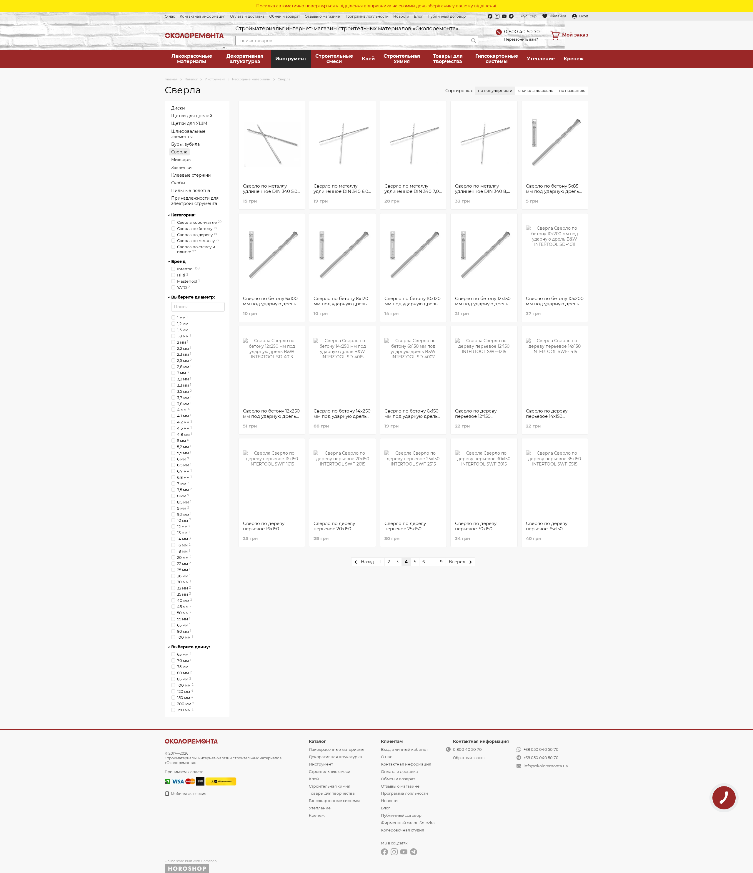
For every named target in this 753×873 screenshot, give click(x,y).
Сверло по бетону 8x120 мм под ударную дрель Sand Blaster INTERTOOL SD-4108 (341, 306)
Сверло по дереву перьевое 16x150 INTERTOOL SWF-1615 (267, 529)
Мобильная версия (188, 793)
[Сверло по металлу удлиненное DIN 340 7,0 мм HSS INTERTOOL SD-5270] (413, 142)
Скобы (178, 182)
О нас (170, 16)
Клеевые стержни (191, 175)
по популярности (495, 90)
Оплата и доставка (247, 16)
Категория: (183, 214)
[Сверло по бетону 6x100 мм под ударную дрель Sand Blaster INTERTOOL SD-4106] (272, 254)
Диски (178, 108)
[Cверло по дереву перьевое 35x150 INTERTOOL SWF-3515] (555, 479)
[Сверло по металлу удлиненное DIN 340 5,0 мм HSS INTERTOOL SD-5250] (272, 142)
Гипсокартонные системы (496, 58)
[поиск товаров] (473, 40)
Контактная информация (202, 16)
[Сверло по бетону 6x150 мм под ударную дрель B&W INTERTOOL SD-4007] (413, 367)
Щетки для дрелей (191, 115)
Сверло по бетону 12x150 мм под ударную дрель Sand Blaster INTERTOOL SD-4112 (483, 306)
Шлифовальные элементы (188, 133)
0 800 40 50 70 (522, 31)
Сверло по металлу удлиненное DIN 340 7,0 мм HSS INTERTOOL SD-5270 (411, 194)
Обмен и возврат (284, 16)
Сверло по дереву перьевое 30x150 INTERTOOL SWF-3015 (479, 529)
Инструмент (290, 59)
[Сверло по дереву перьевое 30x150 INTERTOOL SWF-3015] (484, 479)
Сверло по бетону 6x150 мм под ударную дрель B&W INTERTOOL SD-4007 (411, 419)
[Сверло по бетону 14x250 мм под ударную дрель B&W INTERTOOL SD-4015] (342, 367)
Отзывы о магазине (322, 16)
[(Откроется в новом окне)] (220, 781)
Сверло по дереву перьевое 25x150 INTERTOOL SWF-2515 (409, 529)
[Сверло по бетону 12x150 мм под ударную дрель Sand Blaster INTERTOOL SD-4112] (484, 254)
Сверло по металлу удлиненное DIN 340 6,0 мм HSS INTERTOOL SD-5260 (341, 194)
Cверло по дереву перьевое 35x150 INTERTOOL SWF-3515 (550, 529)
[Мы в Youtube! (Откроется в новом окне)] (504, 16)
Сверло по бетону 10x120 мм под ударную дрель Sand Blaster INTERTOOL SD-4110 (412, 306)
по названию (572, 90)
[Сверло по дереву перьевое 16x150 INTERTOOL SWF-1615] (272, 479)
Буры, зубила (185, 144)
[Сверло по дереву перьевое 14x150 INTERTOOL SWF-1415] (555, 367)
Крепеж (574, 59)
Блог (418, 16)
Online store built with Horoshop (190, 861)
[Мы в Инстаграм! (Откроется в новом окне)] (497, 16)
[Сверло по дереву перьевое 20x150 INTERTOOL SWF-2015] (342, 479)
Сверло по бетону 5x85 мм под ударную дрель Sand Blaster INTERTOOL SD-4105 (554, 194)
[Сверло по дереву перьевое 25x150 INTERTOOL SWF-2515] (413, 479)
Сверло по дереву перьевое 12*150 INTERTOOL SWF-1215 (479, 416)
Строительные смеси (334, 58)
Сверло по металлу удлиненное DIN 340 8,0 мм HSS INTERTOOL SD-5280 (482, 194)
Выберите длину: (190, 647)
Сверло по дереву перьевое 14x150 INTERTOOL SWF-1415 (550, 416)
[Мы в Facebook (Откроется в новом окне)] (490, 16)
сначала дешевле (535, 90)
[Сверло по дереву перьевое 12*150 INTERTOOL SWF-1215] (484, 367)
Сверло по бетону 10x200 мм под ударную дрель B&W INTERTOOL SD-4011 (555, 304)
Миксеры (181, 159)
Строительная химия (402, 58)
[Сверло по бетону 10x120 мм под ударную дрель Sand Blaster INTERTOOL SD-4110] (413, 254)
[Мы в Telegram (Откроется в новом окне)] (511, 16)
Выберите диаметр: (193, 296)
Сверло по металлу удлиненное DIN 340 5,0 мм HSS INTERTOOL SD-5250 (270, 194)
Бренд (178, 261)
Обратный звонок (469, 758)
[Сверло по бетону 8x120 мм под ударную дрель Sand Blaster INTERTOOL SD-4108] (342, 254)
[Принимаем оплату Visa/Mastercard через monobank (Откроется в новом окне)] (200, 781)
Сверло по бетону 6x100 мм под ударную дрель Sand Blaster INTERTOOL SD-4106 (271, 306)
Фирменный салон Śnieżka (408, 822)
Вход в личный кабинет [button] (404, 749)
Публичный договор (447, 16)
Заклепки (181, 167)
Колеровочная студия (402, 830)
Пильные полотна (190, 190)
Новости (401, 16)
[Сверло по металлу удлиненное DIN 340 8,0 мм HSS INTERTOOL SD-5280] (484, 142)
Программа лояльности (366, 16)
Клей (368, 59)
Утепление (541, 59)
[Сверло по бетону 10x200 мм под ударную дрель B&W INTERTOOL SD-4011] (555, 254)
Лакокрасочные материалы (191, 58)
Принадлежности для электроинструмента (195, 201)
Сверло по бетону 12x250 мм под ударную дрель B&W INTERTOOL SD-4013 (271, 419)
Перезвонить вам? (521, 39)
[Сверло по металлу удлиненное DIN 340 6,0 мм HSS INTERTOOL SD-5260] (342, 142)
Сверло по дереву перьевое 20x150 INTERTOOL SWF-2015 (338, 529)
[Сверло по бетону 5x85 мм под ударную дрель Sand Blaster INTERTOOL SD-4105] (555, 142)
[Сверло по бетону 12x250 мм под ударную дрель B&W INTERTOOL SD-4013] (272, 367)
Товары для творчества (448, 58)
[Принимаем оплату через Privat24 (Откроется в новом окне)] (167, 781)
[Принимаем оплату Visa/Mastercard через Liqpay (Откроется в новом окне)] (183, 781)
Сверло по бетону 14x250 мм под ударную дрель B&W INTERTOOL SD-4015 (342, 419)
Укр (533, 16)
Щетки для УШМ (189, 123)
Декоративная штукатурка (244, 58)
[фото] (191, 741)
